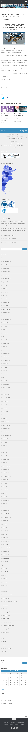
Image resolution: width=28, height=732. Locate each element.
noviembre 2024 (6, 271)
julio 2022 (4, 367)
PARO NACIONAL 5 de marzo (9, 238)
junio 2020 (4, 445)
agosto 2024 (5, 282)
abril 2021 (4, 415)
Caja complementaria (7, 594)
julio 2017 (4, 565)
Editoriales (4, 608)
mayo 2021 (5, 411)
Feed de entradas (6, 645)
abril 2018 (4, 534)
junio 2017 (4, 568)
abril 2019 (4, 493)
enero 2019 (5, 503)
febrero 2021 (5, 421)
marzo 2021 (5, 418)
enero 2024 (5, 305)
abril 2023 (4, 336)
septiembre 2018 (6, 517)
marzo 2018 (5, 537)
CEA (2, 2)
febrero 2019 (5, 500)
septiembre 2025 (6, 261)
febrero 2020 (5, 459)
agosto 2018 (5, 520)
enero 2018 (5, 544)
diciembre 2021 (6, 387)
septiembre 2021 (6, 398)
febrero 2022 (5, 384)
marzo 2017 (5, 578)
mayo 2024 (5, 292)
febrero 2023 (5, 343)
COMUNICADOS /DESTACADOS (9, 601)
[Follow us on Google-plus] (23, 131)
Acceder (4, 641)
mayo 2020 (5, 449)
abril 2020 (4, 452)
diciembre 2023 (6, 309)
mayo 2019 (5, 490)
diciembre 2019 (6, 466)
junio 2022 (4, 370)
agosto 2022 (5, 363)
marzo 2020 (5, 456)
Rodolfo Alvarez (7, 22)
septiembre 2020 (6, 435)
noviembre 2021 (6, 391)
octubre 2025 (5, 258)
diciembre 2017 (6, 548)
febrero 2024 (5, 302)
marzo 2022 (5, 380)
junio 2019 (4, 486)
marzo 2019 (5, 496)
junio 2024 (4, 288)
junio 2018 (4, 527)
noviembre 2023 (6, 312)
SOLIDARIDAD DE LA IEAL (8, 235)
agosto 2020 (5, 438)
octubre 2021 (5, 394)
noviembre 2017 (6, 551)
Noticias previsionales (7, 629)
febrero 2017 (5, 582)
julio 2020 (4, 442)
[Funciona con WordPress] (9, 724)
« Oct (2, 689)
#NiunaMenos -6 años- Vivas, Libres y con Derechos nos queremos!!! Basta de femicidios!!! (6, 117)
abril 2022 (4, 377)
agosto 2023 (5, 322)
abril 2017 (4, 575)
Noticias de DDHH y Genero (8, 625)
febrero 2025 (5, 268)
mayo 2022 (5, 374)
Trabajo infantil (5, 632)
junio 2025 (4, 264)
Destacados (12, 10)
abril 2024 (4, 295)
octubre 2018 (5, 513)
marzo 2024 (5, 299)
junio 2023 (4, 329)
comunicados (4, 10)
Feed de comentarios (7, 648)
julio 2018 (4, 524)
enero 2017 (5, 585)
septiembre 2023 (6, 319)
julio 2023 (4, 326)
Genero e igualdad (6, 612)
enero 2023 (5, 346)
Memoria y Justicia (6, 622)
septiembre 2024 (6, 278)
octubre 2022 (5, 357)
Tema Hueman (21, 724)
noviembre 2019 (6, 469)
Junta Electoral (5, 618)
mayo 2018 (5, 531)
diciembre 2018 (6, 507)
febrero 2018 (5, 541)
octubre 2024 (5, 275)
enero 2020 (5, 462)
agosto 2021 (5, 401)
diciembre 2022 (6, 350)
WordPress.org (5, 652)
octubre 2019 (5, 473)
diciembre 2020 (6, 425)
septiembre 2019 (6, 476)
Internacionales (6, 615)
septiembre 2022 (6, 360)
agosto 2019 (5, 479)
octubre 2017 (5, 554)
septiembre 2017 (6, 558)
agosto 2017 (5, 561)
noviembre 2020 (6, 428)
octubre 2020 (5, 432)
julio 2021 (4, 404)
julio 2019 (4, 483)
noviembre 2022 (6, 353)
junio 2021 (4, 408)
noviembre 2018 (6, 510)
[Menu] (26, 2)
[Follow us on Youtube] (26, 131)
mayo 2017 (5, 571)
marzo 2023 (5, 340)
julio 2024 (4, 285)
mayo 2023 (5, 333)
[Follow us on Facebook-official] (21, 131)
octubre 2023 (5, 316)
